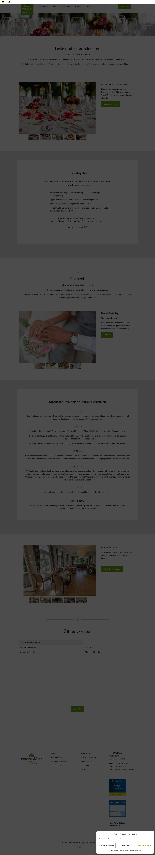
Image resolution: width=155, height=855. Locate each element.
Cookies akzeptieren (107, 845)
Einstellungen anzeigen (143, 845)
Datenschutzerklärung (127, 850)
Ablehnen (125, 845)
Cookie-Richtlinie (114, 850)
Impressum (138, 850)
